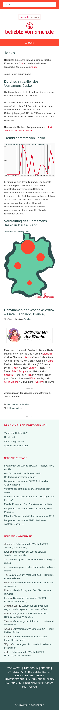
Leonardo (47, 353)
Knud (6, 552)
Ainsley (39, 382)
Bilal (14, 371)
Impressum (30, 668)
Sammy (28, 357)
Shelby (32, 368)
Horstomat (9, 437)
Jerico (21, 130)
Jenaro (13, 130)
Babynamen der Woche (18, 404)
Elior (32, 378)
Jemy (7, 130)
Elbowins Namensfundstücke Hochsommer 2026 (29, 516)
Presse (45, 668)
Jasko (15, 368)
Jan (21, 63)
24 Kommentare (14, 408)
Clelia (7, 382)
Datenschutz (17, 671)
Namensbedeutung (17, 679)
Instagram (29, 686)
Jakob (33, 67)
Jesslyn (29, 130)
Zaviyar (22, 371)
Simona (14, 382)
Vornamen (14, 668)
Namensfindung (43, 679)
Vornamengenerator (14, 441)
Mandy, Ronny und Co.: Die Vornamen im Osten (28, 504)
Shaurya (8, 375)
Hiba (29, 375)
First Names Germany (38, 683)
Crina (50, 360)
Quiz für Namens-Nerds (16, 445)
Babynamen (13, 683)
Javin (50, 127)
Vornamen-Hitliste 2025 (16, 433)
